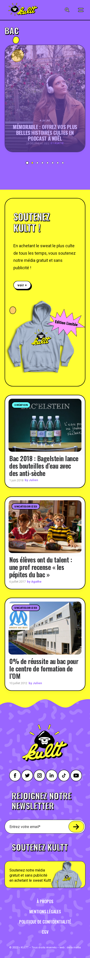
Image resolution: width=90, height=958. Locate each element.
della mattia (74, 947)
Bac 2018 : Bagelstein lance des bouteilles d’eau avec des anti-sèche (43, 466)
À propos (45, 901)
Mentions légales (45, 912)
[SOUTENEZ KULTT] (45, 863)
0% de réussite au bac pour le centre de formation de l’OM (43, 668)
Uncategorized (25, 506)
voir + (22, 285)
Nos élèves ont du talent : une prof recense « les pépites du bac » (40, 567)
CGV (45, 932)
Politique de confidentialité (45, 922)
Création (21, 405)
